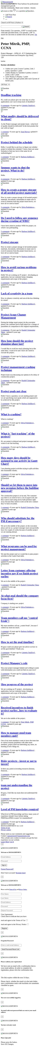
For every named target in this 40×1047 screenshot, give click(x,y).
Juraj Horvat (25, 132)
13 (2, 780)
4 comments (5, 179)
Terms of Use (12, 889)
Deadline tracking (11, 95)
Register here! (21, 873)
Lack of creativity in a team (16, 293)
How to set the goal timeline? (17, 642)
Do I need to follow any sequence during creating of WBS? (19, 219)
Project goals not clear (14, 391)
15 (2, 138)
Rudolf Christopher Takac (30, 507)
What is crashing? (11, 414)
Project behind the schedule (16, 142)
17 (2, 185)
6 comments (5, 105)
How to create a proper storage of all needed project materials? (19, 191)
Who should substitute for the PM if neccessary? (17, 520)
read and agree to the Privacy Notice (13, 924)
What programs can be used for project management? (19, 548)
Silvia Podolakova (28, 207)
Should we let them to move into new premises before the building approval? (20, 488)
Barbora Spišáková (27, 157)
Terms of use (5, 828)
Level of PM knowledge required (19, 809)
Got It (12, 842)
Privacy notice (6, 830)
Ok (36, 35)
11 (2, 163)
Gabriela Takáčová (28, 105)
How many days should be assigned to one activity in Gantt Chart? (19, 460)
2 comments (5, 257)
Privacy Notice (23, 889)
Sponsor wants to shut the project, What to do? (15, 169)
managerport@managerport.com (18, 836)
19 (2, 310)
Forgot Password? (7, 869)
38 (2, 90)
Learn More (5, 842)
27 (2, 111)
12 (2, 336)
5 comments (5, 231)
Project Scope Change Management (13, 316)
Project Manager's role (14, 663)
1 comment (5, 132)
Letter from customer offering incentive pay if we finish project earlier (19, 573)
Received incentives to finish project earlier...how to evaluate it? (19, 710)
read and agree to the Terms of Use (13, 920)
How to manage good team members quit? (16, 734)
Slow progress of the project (17, 684)
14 (2, 756)
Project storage (9, 242)
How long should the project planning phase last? (17, 342)
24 (2, 213)
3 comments (5, 207)
